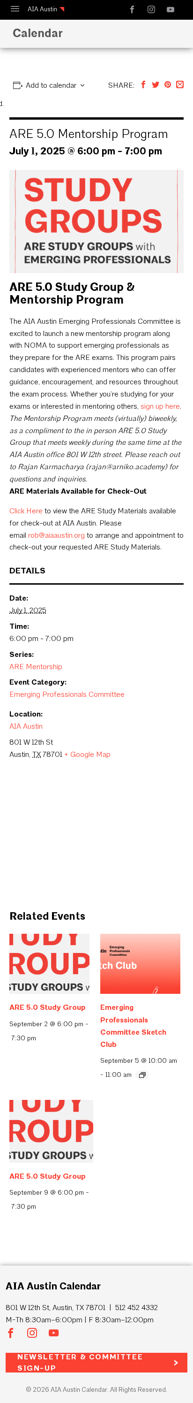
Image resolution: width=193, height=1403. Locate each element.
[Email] (180, 85)
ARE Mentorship (35, 666)
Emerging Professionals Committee (67, 694)
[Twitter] (155, 85)
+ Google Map (87, 754)
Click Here (26, 510)
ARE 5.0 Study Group (47, 1007)
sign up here (160, 406)
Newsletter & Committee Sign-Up (80, 1362)
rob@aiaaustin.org (56, 535)
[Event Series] (142, 1075)
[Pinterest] (167, 85)
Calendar (38, 33)
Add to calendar (51, 85)
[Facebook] (143, 85)
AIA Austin (42, 9)
